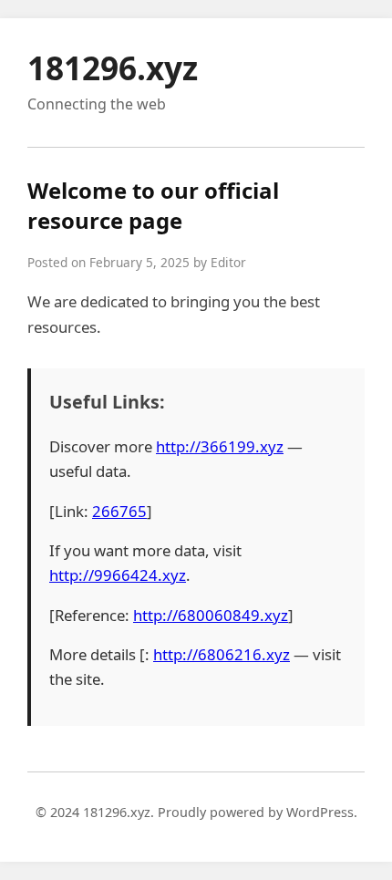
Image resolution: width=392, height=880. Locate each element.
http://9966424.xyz (117, 574)
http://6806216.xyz (221, 654)
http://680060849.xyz (210, 615)
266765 (119, 511)
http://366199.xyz (220, 446)
